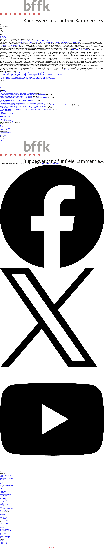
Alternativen (3, 497)
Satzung (2, 507)
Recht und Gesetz (4, 514)
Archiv (2, 112)
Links (1, 118)
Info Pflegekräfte (4, 529)
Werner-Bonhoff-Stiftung (6, 121)
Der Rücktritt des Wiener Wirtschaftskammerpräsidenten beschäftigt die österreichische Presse (24, 107)
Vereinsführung (4, 504)
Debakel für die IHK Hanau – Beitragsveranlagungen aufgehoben (17, 100)
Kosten (2, 527)
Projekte (2, 115)
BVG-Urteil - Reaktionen (6, 508)
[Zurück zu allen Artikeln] (52, 84)
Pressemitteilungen (5, 536)
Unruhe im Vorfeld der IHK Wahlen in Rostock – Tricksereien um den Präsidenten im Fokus (23, 97)
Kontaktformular (4, 126)
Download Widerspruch (6, 524)
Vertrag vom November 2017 (32, 51)
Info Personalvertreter (5, 530)
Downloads (3, 119)
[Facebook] (52, 216)
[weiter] (52, 86)
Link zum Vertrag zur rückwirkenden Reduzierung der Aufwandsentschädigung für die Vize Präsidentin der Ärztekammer (31, 74)
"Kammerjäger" (4, 500)
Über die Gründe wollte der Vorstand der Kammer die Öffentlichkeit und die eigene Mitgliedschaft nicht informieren (50, 42)
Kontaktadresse (4, 540)
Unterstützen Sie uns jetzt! (6, 113)
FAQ (1, 526)
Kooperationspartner (5, 503)
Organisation (3, 491)
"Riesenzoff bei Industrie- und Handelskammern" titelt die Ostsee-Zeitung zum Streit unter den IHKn (26, 109)
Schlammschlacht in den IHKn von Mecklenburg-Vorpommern (16, 96)
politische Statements (5, 116)
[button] (1, 87)
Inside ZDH (3, 519)
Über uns (2, 488)
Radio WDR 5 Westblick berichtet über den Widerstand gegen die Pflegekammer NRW (22, 106)
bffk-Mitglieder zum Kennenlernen (9, 505)
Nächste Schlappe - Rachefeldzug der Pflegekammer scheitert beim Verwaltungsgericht (22, 94)
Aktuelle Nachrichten (5, 38)
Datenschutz (3, 138)
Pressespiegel (3, 102)
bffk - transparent (4, 510)
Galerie (2, 501)
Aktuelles (2, 36)
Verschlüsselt (3, 129)
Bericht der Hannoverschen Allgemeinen (10, 45)
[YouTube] (52, 419)
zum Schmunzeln (4, 520)
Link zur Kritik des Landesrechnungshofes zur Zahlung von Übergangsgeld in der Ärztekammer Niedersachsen (28, 78)
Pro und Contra (4, 498)
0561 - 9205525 (46, 163)
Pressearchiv (3, 535)
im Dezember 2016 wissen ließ (80, 49)
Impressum (3, 140)
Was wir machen (4, 489)
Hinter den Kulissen (5, 516)
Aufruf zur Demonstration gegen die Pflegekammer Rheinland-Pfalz (17, 93)
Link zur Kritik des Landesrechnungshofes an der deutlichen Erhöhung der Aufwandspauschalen (25, 77)
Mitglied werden (4, 125)
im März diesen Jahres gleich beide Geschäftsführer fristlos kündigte (36, 40)
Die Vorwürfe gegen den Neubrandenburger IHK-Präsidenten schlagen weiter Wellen (22, 103)
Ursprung (2, 513)
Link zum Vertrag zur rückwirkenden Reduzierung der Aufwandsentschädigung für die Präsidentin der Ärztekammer (30, 73)
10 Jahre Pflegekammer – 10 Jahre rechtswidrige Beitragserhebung (17, 99)
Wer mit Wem (3, 517)
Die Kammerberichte (5, 132)
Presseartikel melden (5, 128)
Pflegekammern (4, 523)
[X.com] (52, 317)
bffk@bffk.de (55, 163)
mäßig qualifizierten (68, 70)
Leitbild (2, 492)
